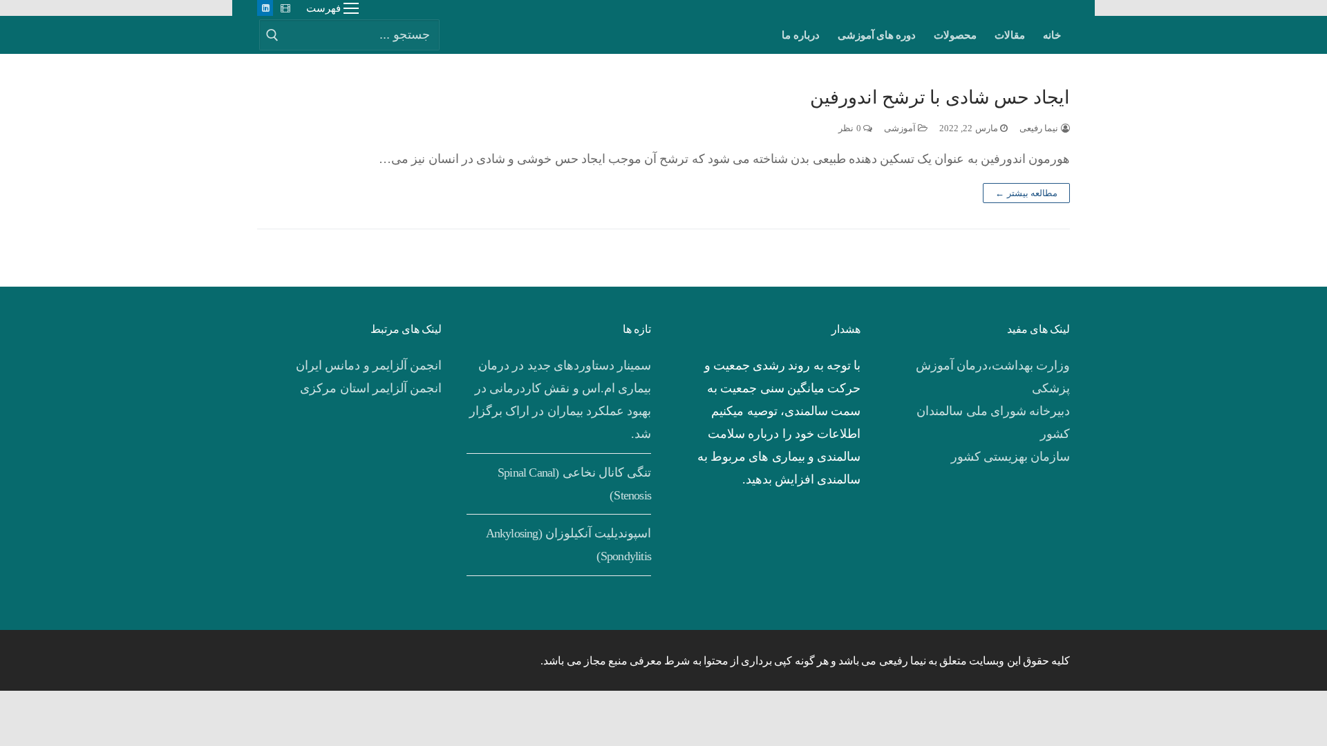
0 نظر (850, 128)
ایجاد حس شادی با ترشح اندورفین (940, 97)
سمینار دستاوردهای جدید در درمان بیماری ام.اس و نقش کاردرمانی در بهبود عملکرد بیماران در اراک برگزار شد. (560, 399)
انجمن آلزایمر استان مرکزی (371, 388)
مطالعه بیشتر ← (1026, 193)
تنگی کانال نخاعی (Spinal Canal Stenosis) (574, 484)
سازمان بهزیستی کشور (1010, 456)
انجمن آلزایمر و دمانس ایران (369, 365)
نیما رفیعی (1040, 128)
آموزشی (901, 128)
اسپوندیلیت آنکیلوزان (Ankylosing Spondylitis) (568, 544)
